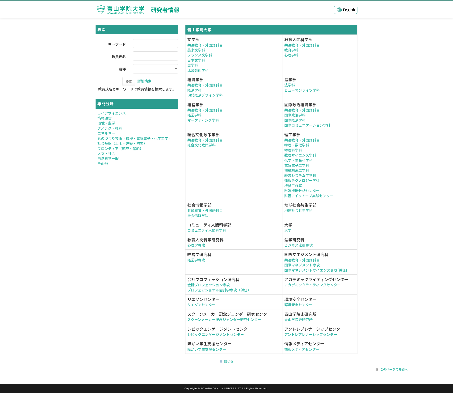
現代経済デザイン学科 (205, 95)
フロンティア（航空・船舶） (120, 148)
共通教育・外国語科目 (205, 45)
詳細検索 (144, 80)
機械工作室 (293, 185)
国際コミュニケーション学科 (307, 125)
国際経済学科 (295, 120)
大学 (287, 230)
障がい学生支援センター (206, 349)
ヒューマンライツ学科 (302, 90)
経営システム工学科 (300, 175)
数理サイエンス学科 (300, 155)
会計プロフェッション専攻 (208, 284)
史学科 (192, 65)
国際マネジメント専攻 (302, 264)
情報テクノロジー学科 (301, 180)
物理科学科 (293, 150)
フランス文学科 (199, 54)
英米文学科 (196, 49)
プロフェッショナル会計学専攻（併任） (219, 289)
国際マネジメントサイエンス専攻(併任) (315, 270)
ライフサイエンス (111, 113)
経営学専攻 (196, 259)
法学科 (289, 84)
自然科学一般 (108, 158)
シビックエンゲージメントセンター (215, 334)
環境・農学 (106, 122)
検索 (129, 81)
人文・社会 (106, 153)
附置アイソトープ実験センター (308, 195)
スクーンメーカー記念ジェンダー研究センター (224, 319)
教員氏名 (119, 56)
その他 (102, 163)
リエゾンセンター (201, 304)
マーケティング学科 (203, 120)
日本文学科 (196, 60)
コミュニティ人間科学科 (206, 230)
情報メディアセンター (301, 349)
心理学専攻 (196, 245)
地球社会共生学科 (298, 210)
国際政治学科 (295, 114)
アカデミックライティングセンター (312, 284)
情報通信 (104, 117)
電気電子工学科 (296, 165)
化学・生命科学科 (298, 160)
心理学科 (291, 54)
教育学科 (291, 49)
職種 (122, 69)
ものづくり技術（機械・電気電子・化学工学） (134, 138)
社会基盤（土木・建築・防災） (122, 143)
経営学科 (194, 114)
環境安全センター (298, 304)
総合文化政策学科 (201, 144)
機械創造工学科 (296, 170)
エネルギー (106, 133)
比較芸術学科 (198, 70)
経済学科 (194, 90)
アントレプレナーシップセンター (310, 334)
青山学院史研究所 (298, 319)
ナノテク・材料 (109, 128)
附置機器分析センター (302, 190)
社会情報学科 (198, 215)
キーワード (117, 44)
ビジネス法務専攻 (298, 245)
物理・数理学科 (296, 144)
